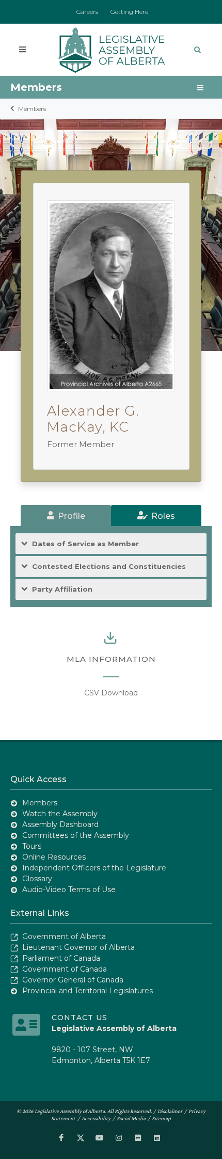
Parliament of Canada (61, 958)
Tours (31, 846)
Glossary (37, 878)
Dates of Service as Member (85, 543)
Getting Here (129, 11)
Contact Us (79, 1017)
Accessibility (96, 1118)
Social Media (131, 1118)
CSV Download (111, 692)
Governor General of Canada (72, 980)
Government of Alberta (64, 936)
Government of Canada (64, 969)
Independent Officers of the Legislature (94, 867)
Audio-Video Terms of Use (69, 889)
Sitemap (161, 1118)
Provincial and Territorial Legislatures (87, 990)
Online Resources (54, 857)
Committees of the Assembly (75, 835)
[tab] (66, 515)
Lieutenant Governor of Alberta (78, 947)
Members (32, 109)
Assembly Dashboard (60, 824)
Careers (87, 11)
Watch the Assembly (60, 813)
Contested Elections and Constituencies (109, 566)
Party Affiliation (62, 589)
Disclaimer (169, 1111)
